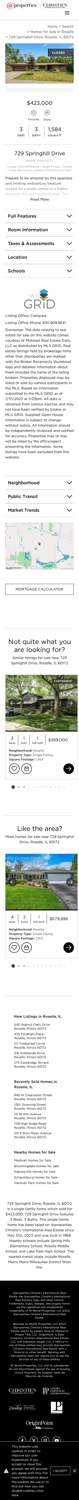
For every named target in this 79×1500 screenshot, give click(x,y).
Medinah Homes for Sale (32, 1160)
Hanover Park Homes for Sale (36, 1183)
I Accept (60, 1471)
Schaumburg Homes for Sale (35, 1177)
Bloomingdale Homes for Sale (36, 1166)
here (15, 1495)
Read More (39, 199)
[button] (39, 546)
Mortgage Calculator (39, 589)
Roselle (67, 166)
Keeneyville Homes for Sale (34, 1171)
